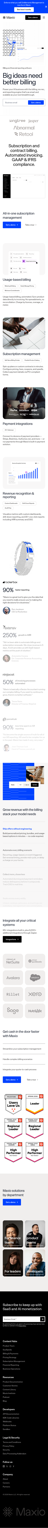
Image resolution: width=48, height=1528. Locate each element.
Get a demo (36, 102)
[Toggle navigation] (43, 17)
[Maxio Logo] (9, 17)
